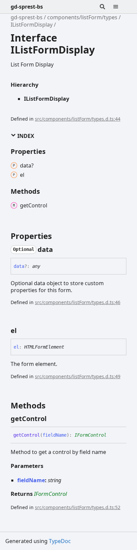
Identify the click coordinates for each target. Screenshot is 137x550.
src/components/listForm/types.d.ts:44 (77, 119)
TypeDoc (60, 541)
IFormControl (90, 435)
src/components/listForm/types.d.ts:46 (77, 302)
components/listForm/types (82, 17)
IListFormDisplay (32, 24)
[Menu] (119, 6)
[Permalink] (59, 249)
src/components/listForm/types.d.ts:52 (77, 507)
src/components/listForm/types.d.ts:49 (77, 376)
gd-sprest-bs (27, 6)
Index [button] (25, 136)
